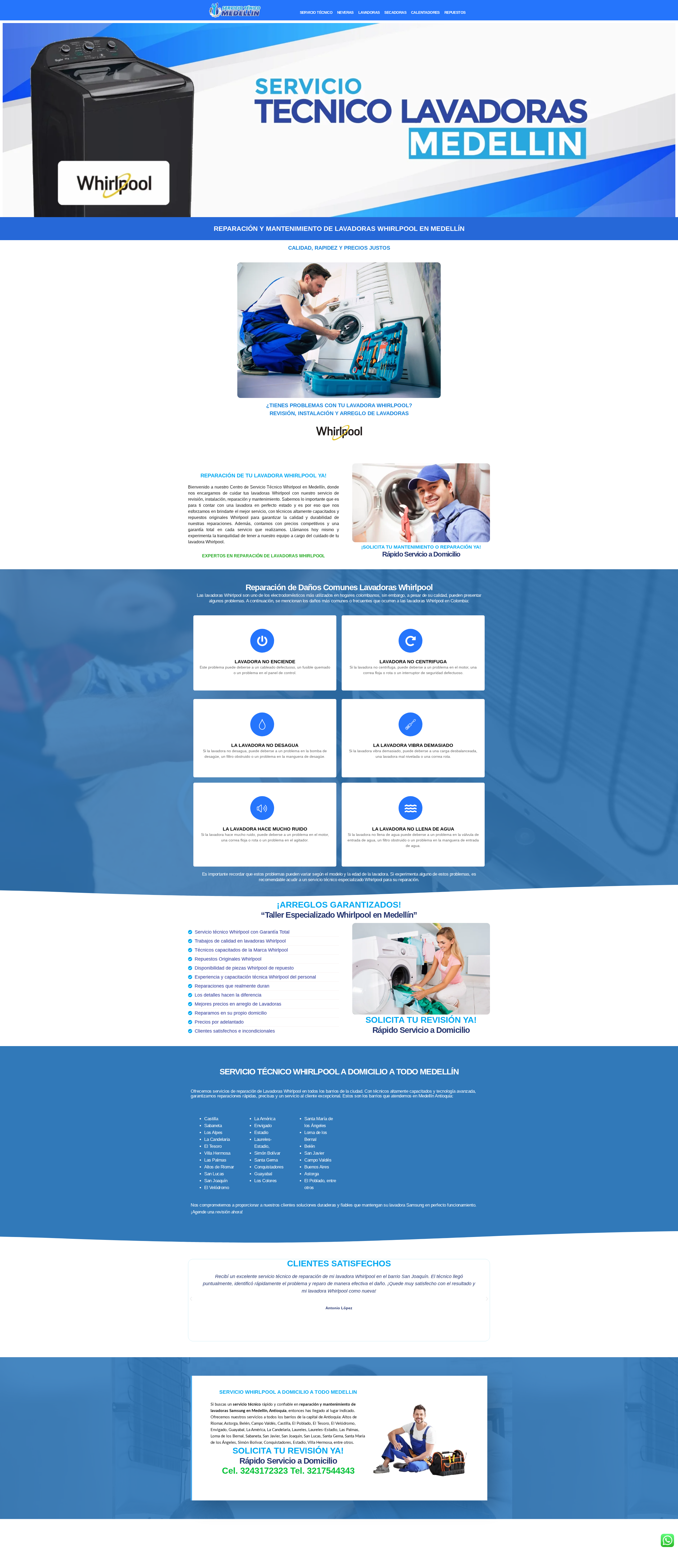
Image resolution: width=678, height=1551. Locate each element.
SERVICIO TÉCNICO (316, 12)
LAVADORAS (369, 12)
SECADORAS (395, 12)
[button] (191, 1299)
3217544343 (331, 1471)
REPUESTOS (455, 12)
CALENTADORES (425, 12)
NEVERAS (345, 12)
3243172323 (264, 1471)
